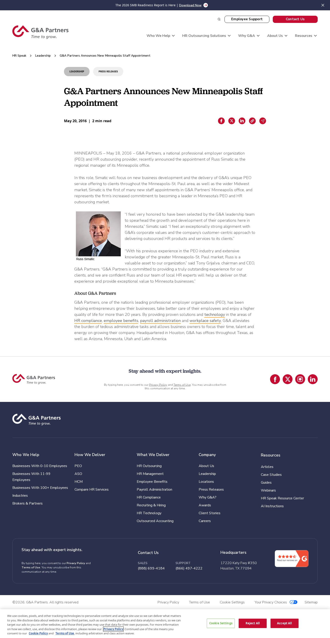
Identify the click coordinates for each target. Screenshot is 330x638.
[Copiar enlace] (252, 120)
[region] (165, 623)
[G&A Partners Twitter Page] (288, 379)
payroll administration (160, 320)
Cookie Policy (38, 633)
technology (214, 314)
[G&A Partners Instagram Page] (300, 379)
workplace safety (205, 320)
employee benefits (121, 320)
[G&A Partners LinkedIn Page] (313, 379)
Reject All (253, 623)
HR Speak (19, 55)
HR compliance (88, 320)
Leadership (43, 55)
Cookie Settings (220, 623)
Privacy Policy (158, 385)
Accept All (284, 623)
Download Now (190, 5)
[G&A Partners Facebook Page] (275, 379)
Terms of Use (182, 385)
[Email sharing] (262, 120)
